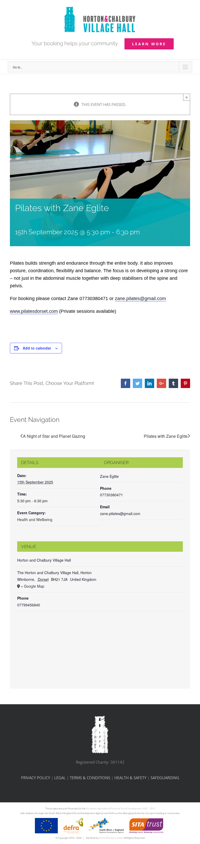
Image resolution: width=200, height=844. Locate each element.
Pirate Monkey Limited (111, 838)
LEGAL (60, 777)
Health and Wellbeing (34, 519)
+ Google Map (32, 586)
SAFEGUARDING (165, 777)
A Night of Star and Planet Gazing (54, 436)
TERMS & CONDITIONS (90, 777)
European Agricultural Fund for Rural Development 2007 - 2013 (120, 808)
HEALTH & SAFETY (130, 777)
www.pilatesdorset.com (34, 311)
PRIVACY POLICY (35, 777)
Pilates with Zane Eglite (166, 436)
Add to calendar (37, 348)
